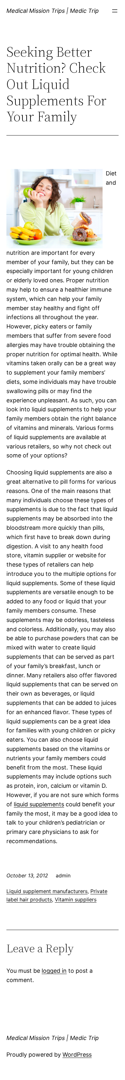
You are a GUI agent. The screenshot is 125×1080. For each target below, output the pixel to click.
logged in (54, 970)
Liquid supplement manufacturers (47, 891)
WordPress (77, 1054)
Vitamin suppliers (75, 899)
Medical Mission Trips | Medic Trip (52, 10)
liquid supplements (39, 804)
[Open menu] (115, 11)
